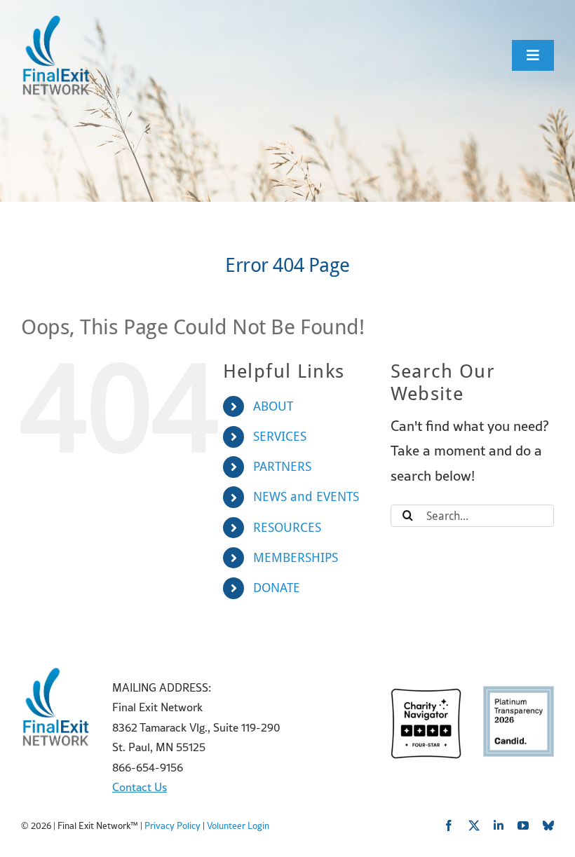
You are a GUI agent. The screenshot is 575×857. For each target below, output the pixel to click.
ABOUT (273, 406)
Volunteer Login (238, 825)
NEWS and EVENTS (306, 496)
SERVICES (279, 436)
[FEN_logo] (56, 21)
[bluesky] (548, 825)
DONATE (276, 587)
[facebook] (448, 825)
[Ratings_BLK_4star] (426, 695)
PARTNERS (282, 466)
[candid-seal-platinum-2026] (518, 693)
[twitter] (474, 825)
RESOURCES (287, 527)
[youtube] (523, 825)
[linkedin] (498, 825)
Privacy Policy (172, 825)
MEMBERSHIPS (295, 557)
